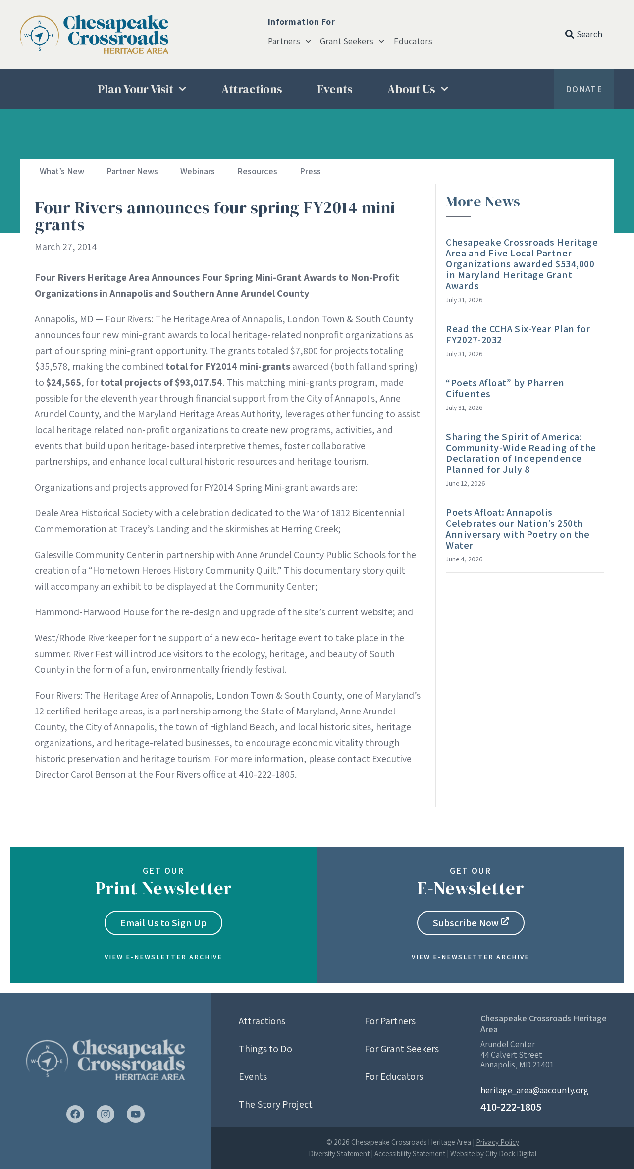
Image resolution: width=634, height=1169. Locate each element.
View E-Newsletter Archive (163, 956)
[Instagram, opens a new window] (105, 1114)
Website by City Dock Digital (493, 1153)
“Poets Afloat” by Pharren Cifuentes (505, 388)
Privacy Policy (497, 1142)
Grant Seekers (346, 41)
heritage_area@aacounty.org (534, 1090)
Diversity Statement (339, 1153)
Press (310, 171)
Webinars (197, 171)
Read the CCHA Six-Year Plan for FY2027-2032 (518, 334)
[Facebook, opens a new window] (75, 1114)
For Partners (390, 1021)
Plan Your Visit (135, 89)
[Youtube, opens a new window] (136, 1114)
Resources (257, 171)
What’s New (62, 171)
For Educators (394, 1076)
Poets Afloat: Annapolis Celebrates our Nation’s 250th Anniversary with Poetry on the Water (517, 529)
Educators (413, 41)
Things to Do (265, 1048)
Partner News (132, 171)
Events (335, 89)
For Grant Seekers (402, 1048)
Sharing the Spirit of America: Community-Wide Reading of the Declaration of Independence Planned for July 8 (521, 453)
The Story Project (276, 1104)
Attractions (251, 89)
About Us (411, 89)
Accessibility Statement (409, 1153)
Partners (284, 41)
